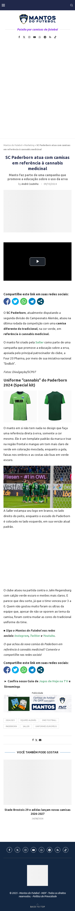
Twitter (35, 635)
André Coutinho (30, 184)
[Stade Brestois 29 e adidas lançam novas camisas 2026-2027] (37, 782)
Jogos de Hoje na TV (53, 681)
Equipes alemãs (28, 720)
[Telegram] (45, 37)
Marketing (29, 145)
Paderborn (11, 726)
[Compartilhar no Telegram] (32, 301)
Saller (39, 342)
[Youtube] (34, 37)
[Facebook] (19, 37)
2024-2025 (10, 720)
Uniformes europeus (46, 726)
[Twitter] (24, 37)
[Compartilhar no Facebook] (6, 301)
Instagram (21, 635)
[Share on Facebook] (33, 740)
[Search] (71, 5)
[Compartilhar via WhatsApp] (23, 301)
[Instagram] (29, 37)
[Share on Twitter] (36, 740)
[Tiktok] (55, 37)
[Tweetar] (15, 301)
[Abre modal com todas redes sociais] (40, 301)
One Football (49, 720)
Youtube (48, 635)
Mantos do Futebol (12, 145)
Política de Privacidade (45, 896)
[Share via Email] (40, 740)
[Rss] (50, 37)
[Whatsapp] (40, 37)
